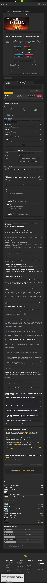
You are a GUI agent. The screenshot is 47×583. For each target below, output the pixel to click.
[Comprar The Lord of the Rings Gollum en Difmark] (10, 95)
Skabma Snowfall (23, 520)
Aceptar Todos (4, 580)
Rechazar (10, 580)
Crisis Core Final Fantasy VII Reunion (23, 509)
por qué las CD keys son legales (30, 437)
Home (4, 11)
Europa (23, 506)
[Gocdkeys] (3, 4)
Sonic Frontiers (23, 504)
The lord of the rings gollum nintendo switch (21, 11)
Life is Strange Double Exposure (23, 513)
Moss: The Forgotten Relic (23, 511)
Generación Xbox (8, 134)
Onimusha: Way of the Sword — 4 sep (23, 485)
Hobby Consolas (8, 124)
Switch (20, 36)
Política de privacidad (9, 582)
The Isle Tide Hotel (23, 515)
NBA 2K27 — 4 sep (23, 487)
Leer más (18, 127)
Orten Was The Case (23, 518)
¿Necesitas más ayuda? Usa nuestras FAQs (15, 423)
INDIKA (23, 522)
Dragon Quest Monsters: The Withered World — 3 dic (23, 497)
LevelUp (6, 139)
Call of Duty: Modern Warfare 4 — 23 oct (23, 494)
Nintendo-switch (9, 11)
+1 (23, 144)
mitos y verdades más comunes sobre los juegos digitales (24, 438)
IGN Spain (7, 129)
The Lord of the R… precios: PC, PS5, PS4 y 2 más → (30, 73)
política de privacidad (19, 577)
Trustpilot (38, 442)
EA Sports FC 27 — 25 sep (23, 490)
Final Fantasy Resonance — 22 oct (23, 492)
